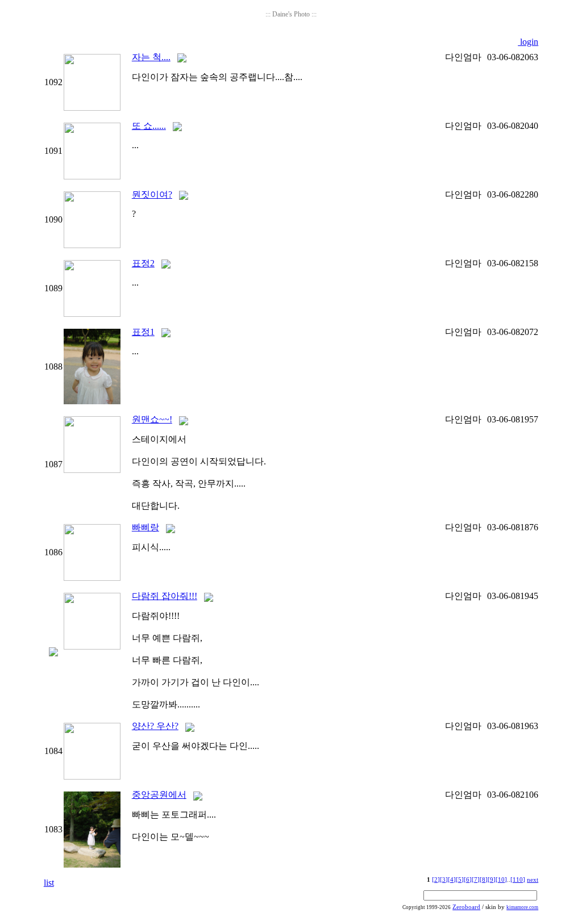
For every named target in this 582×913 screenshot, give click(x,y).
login (528, 42)
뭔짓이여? (152, 194)
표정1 (143, 332)
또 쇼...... (149, 126)
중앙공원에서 (159, 794)
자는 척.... (151, 57)
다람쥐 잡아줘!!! (164, 596)
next (532, 880)
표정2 (143, 263)
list (49, 882)
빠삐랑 (145, 527)
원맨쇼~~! (152, 419)
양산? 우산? (155, 726)
